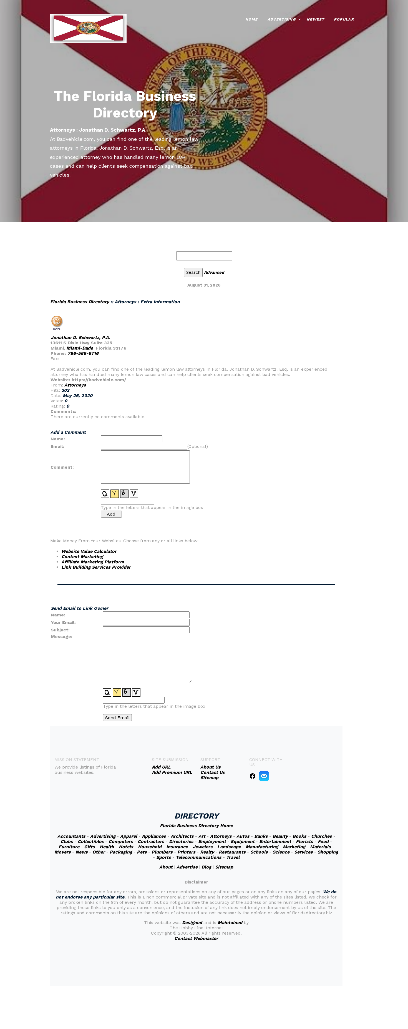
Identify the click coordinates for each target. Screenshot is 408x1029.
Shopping (328, 852)
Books (299, 836)
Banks (261, 836)
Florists (304, 841)
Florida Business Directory (79, 301)
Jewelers (203, 846)
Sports (163, 857)
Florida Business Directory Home (196, 825)
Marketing (294, 846)
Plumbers (162, 852)
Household (150, 846)
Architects (182, 836)
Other (98, 852)
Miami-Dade (79, 348)
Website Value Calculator (89, 551)
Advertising (282, 19)
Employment (212, 841)
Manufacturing (262, 846)
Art (201, 836)
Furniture (69, 846)
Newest (315, 19)
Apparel (128, 836)
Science (281, 852)
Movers (62, 852)
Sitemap (224, 867)
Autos (243, 836)
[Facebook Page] (252, 775)
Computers (121, 841)
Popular (344, 19)
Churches (321, 836)
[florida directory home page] (88, 27)
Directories (181, 841)
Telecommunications (198, 857)
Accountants (71, 836)
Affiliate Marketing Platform (92, 561)
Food (323, 841)
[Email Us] (264, 775)
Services (303, 852)
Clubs (67, 841)
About (166, 867)
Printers (186, 852)
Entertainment (275, 841)
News (81, 852)
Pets (142, 852)
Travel (233, 857)
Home (251, 19)
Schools (259, 852)
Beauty (280, 836)
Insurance (177, 846)
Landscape (229, 846)
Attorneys (75, 385)
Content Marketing (82, 556)
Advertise (187, 867)
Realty (207, 852)
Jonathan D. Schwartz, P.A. (80, 337)
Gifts (89, 846)
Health (107, 846)
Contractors (151, 841)
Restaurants (232, 852)
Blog (206, 867)
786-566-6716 (83, 353)
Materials (320, 846)
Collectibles (91, 841)
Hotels (126, 846)
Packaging (121, 852)
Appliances (154, 836)
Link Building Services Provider (96, 567)
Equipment (243, 841)
